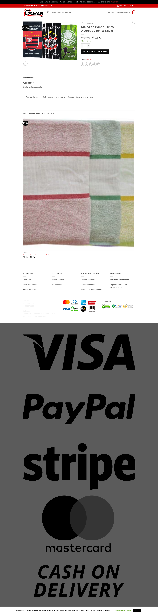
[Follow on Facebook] (128, 5)
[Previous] (23, 265)
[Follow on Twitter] (132, 5)
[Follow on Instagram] (130, 5)
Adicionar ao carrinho (95, 51)
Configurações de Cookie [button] (122, 610)
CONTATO (68, 12)
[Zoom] (25, 64)
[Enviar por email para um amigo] (90, 64)
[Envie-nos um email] (134, 5)
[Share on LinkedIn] (98, 64)
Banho (90, 23)
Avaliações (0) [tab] (28, 77)
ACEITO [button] (137, 610)
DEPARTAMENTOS (57, 12)
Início (83, 23)
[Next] (30, 62)
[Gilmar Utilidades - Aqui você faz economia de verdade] (33, 12)
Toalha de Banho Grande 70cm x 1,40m (36, 255)
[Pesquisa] (48, 12)
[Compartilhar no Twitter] (86, 64)
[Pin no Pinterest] (94, 64)
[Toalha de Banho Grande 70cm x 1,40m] (78, 184)
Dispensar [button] (114, 2)
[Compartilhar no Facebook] (82, 64)
